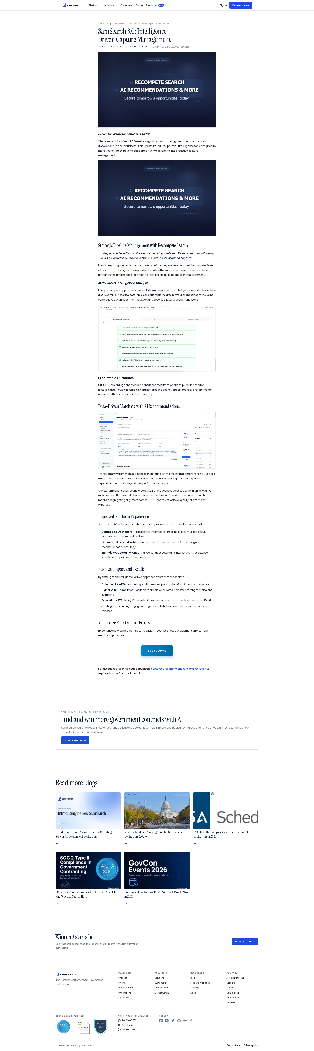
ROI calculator (125, 987)
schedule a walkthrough (191, 668)
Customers (126, 5)
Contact (230, 1002)
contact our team (162, 668)
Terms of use (233, 1045)
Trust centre (232, 997)
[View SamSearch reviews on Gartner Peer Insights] (100, 1027)
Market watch (161, 992)
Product (122, 977)
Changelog (124, 997)
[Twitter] (173, 1020)
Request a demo (240, 5)
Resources (154, 5)
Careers (230, 982)
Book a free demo (75, 740)
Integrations (124, 992)
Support (230, 987)
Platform (93, 5)
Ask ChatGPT (129, 1020)
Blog (109, 23)
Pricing (139, 5)
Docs (193, 992)
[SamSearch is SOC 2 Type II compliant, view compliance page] (63, 1027)
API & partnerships (235, 977)
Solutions (109, 5)
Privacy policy (251, 1045)
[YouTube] (167, 1020)
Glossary (194, 987)
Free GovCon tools (200, 982)
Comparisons (161, 987)
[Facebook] (191, 1020)
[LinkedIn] (161, 1020)
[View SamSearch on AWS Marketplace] (82, 1027)
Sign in (223, 5)
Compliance (232, 992)
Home (101, 23)
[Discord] (179, 1020)
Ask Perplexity (129, 1029)
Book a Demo (157, 650)
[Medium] (185, 1020)
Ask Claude (127, 1024)
